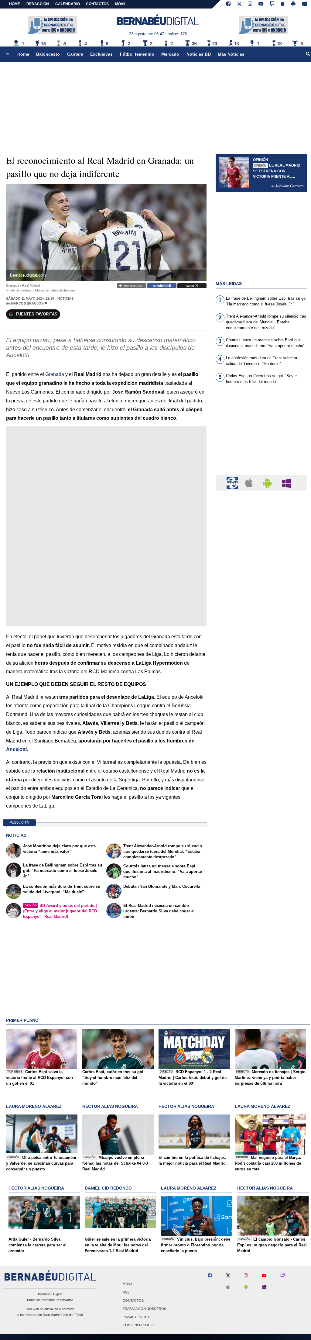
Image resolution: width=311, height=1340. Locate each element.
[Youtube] (261, 4)
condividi (161, 286)
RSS (126, 1292)
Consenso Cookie (139, 1325)
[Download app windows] (304, 4)
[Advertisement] (261, 433)
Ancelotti (16, 749)
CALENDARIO (67, 4)
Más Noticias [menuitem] (231, 54)
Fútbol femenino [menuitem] (137, 54)
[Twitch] (272, 4)
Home (14, 4)
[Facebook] (228, 4)
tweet (190, 286)
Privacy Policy (136, 1317)
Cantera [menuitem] (75, 54)
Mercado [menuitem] (170, 54)
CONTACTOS (97, 4)
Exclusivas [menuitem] (101, 54)
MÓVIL (120, 4)
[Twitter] (239, 4)
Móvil (128, 1284)
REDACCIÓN (37, 4)
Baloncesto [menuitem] (48, 54)
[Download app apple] (283, 4)
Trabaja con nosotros (144, 1309)
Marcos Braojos (27, 303)
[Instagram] (250, 4)
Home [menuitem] (23, 54)
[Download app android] (293, 4)
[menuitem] (7, 54)
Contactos (133, 1300)
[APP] (233, 482)
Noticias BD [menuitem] (198, 54)
